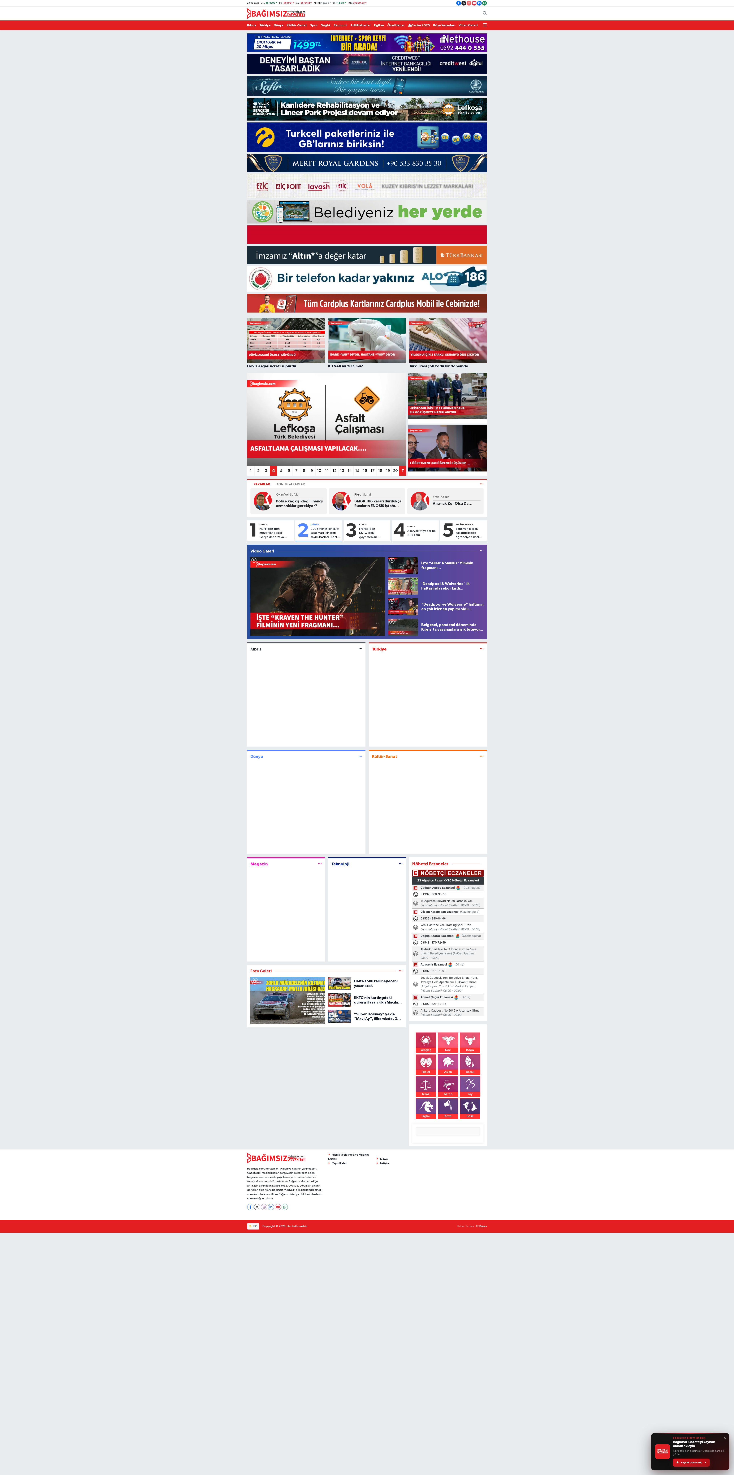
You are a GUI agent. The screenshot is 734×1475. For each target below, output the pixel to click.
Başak (470, 1072)
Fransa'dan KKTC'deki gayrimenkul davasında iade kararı (370, 533)
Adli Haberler (360, 25)
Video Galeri (468, 25)
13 (342, 471)
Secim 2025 (421, 25)
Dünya (278, 25)
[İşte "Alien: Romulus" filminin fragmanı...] (403, 565)
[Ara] (485, 13)
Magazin (259, 864)
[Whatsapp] (285, 1207)
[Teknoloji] (401, 864)
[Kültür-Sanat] (482, 756)
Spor (314, 25)
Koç (448, 1050)
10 (319, 471)
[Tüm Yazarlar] (482, 484)
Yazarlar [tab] (262, 484)
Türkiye (264, 25)
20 (395, 471)
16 (365, 471)
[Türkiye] (482, 649)
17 (373, 471)
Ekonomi (340, 25)
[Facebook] (250, 1207)
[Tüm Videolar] (482, 551)
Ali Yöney (297, 497)
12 (334, 471)
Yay (470, 1094)
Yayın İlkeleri (339, 1163)
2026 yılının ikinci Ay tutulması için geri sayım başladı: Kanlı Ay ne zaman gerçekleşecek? (325, 533)
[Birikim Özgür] (357, 501)
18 (380, 471)
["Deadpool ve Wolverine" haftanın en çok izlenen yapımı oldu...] (403, 606)
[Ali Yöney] (278, 501)
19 (388, 471)
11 (327, 471)
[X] (257, 1207)
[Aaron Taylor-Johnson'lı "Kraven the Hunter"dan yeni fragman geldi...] (317, 596)
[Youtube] (278, 1207)
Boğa (470, 1050)
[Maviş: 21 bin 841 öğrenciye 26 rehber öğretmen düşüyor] (447, 448)
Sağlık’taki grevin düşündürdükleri (464, 503)
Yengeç (426, 1050)
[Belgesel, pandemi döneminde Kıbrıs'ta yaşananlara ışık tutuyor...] (403, 627)
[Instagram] (264, 1207)
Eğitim (379, 25)
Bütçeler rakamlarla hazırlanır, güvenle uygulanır (387, 503)
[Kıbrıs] (360, 649)
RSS (254, 1226)
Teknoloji (340, 864)
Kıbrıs (251, 25)
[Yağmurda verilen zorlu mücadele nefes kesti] (287, 1000)
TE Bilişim (481, 1226)
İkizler (426, 1072)
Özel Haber (396, 25)
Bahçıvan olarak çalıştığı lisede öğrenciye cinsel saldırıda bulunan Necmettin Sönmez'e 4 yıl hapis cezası (470, 533)
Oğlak (425, 1116)
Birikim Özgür (379, 494)
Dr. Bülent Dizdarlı (460, 494)
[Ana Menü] (485, 25)
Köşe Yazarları (444, 25)
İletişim (384, 1163)
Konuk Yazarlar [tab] (290, 484)
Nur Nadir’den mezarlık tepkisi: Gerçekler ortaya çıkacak (271, 533)
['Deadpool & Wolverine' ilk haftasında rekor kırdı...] (403, 586)
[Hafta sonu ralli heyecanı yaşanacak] (339, 983)
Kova (447, 1116)
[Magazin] (320, 864)
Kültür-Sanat (297, 25)
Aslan (448, 1072)
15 (357, 471)
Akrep (448, 1094)
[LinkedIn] (271, 1207)
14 (350, 471)
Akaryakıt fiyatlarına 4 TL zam (421, 533)
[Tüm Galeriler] (401, 971)
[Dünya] (360, 756)
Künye (384, 1158)
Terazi (425, 1094)
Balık (470, 1116)
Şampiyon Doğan (306, 503)
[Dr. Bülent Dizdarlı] (435, 500)
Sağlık (325, 25)
